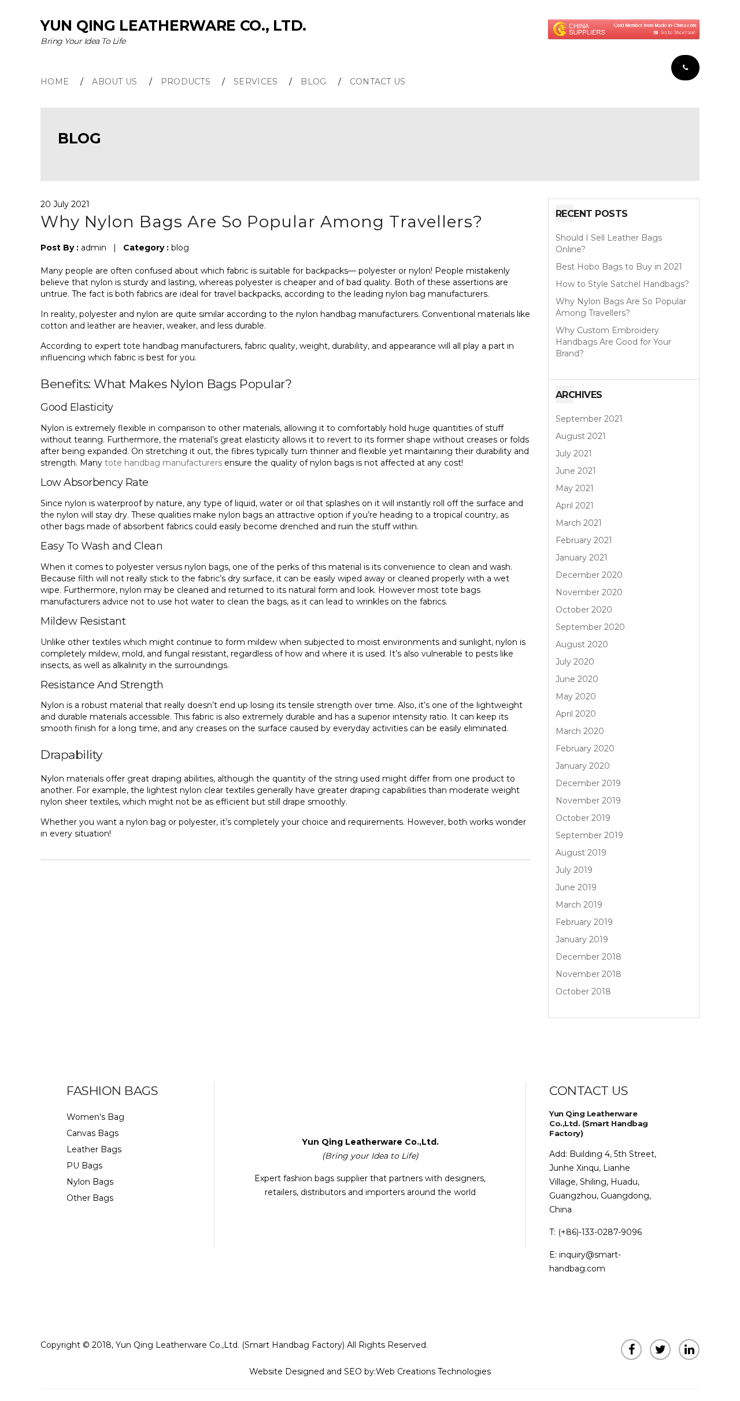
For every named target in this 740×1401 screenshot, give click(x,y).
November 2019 (588, 800)
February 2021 (584, 540)
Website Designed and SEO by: (312, 1371)
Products (185, 81)
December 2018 (588, 957)
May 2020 (576, 696)
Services (256, 81)
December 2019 (588, 783)
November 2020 (589, 592)
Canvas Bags (92, 1133)
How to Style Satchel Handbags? (622, 284)
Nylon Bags (203, 384)
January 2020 (583, 766)
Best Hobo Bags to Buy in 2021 (619, 266)
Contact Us (378, 81)
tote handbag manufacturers (163, 463)
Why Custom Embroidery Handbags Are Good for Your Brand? (613, 342)
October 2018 (583, 991)
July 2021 (574, 453)
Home (54, 81)
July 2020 (575, 662)
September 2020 (590, 627)
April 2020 (576, 714)
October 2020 (584, 609)
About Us (114, 81)
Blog (313, 81)
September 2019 (589, 835)
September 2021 (589, 419)
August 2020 (582, 644)
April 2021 (575, 505)
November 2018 (588, 974)
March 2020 (580, 731)
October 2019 (583, 818)
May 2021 (575, 488)
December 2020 (589, 575)
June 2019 (576, 887)
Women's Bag (95, 1117)
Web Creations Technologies (433, 1371)
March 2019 (579, 904)
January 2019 (582, 939)
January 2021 (582, 557)
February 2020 (585, 748)
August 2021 (581, 436)
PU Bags (84, 1165)
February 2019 (584, 922)
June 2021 (576, 471)
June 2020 (577, 679)
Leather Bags (93, 1149)
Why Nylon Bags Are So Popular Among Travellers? (621, 307)
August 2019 (581, 852)
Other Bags (89, 1198)
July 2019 (574, 870)
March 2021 (579, 523)
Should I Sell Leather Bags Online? (609, 244)
